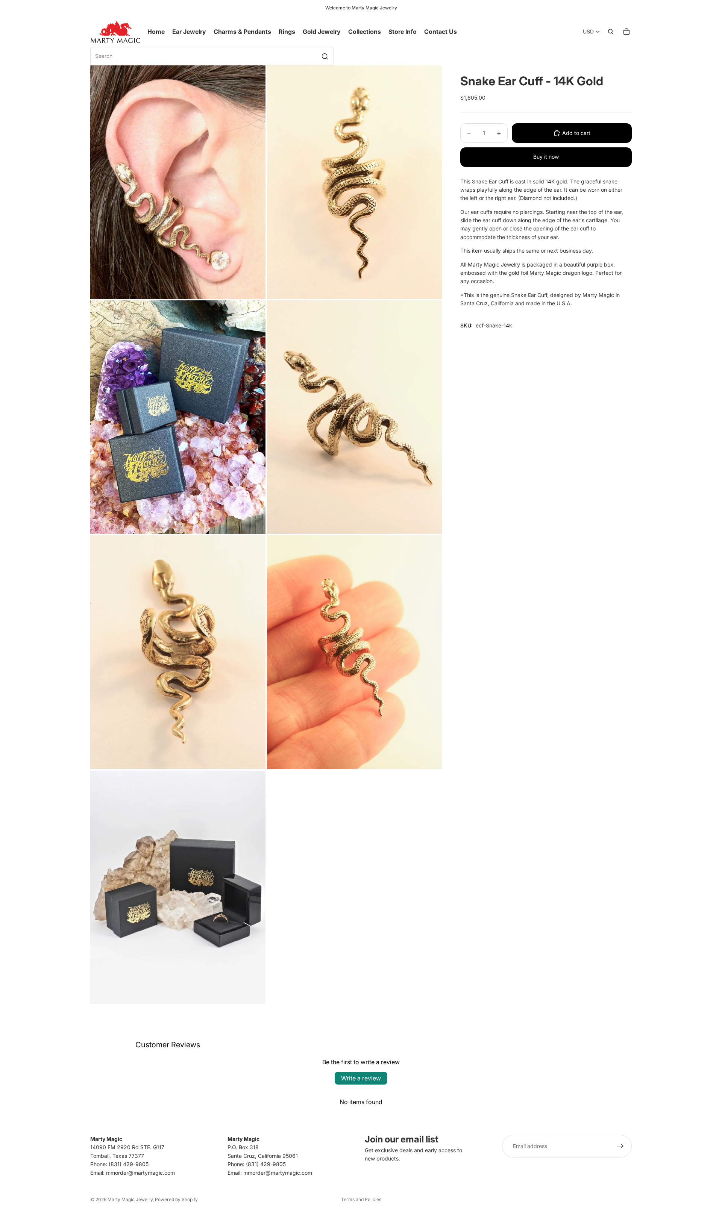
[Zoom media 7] (177, 887)
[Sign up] (620, 1146)
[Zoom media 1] (177, 182)
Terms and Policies (361, 1199)
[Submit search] (325, 56)
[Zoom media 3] (177, 417)
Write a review (361, 1078)
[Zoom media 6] (354, 652)
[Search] (610, 31)
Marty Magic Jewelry (130, 1199)
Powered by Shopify (176, 1199)
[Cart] (626, 31)
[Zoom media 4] (354, 417)
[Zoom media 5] (177, 652)
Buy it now (546, 156)
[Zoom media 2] (354, 182)
